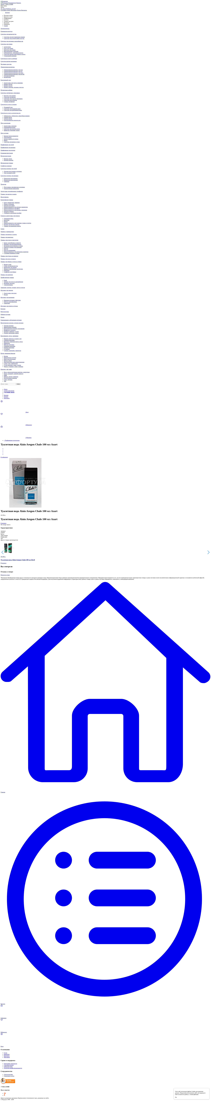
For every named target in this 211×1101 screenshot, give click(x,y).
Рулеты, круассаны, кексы (11, 333)
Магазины (13, 10)
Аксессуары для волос (10, 126)
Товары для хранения (7, 274)
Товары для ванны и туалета (9, 234)
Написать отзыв (5, 575)
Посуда (6, 249)
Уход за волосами (5, 123)
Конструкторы (5, 311)
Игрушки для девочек (7, 290)
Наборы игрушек (5, 314)
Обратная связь (8, 1066)
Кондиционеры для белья (11, 51)
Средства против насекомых (9, 61)
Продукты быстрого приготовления (14, 362)
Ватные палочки (8, 160)
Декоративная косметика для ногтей (14, 74)
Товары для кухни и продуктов (9, 240)
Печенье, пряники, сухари (11, 331)
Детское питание (8, 325)
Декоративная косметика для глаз (13, 70)
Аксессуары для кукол (10, 293)
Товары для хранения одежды (12, 226)
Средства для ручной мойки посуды (14, 38)
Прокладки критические (11, 180)
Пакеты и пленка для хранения (12, 247)
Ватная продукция (6, 156)
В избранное (4, 457)
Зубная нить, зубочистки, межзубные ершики (17, 116)
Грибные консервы (9, 340)
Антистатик (7, 47)
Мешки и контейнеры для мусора (13, 269)
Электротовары (8, 284)
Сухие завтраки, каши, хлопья (12, 365)
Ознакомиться (12, 3)
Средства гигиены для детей (9, 168)
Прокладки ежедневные (10, 178)
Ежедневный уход (6, 80)
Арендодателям (8, 1074)
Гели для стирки (8, 48)
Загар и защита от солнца (11, 139)
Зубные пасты (8, 117)
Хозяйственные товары (7, 277)
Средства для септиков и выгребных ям (12, 41)
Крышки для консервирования (12, 244)
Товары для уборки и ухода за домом (11, 261)
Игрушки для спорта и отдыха (9, 306)
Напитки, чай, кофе (6, 369)
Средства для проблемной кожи (13, 110)
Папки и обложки (9, 204)
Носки (6, 221)
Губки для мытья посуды (11, 266)
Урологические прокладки (11, 188)
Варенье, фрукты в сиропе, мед (13, 338)
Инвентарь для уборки (10, 267)
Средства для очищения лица (12, 108)
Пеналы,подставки (9, 205)
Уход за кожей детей (9, 173)
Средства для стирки (6, 44)
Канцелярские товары (7, 200)
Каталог (6, 395)
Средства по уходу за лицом (8, 104)
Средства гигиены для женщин (9, 175)
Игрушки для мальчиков (7, 297)
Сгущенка (7, 349)
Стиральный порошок (10, 56)
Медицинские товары (7, 163)
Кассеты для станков (10, 95)
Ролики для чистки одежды (11, 224)
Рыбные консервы (9, 347)
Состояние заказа (5, 10)
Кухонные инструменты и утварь (13, 246)
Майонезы (7, 343)
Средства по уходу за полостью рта (10, 113)
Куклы (6, 294)
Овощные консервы (9, 346)
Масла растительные (10, 359)
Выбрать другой (11, 8)
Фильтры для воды (9, 283)
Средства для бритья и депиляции (10, 93)
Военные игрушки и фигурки (12, 300)
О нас (5, 1052)
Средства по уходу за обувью (9, 58)
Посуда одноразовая (9, 250)
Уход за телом (4, 133)
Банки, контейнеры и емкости (12, 243)
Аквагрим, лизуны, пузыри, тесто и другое (13, 287)
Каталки (3, 309)
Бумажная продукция (7, 153)
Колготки (6, 220)
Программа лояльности (10, 1063)
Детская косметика (9, 75)
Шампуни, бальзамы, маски (12, 130)
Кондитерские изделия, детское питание (12, 323)
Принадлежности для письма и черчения (15, 210)
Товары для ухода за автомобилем (13, 282)
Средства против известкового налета (14, 54)
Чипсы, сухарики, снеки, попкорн (13, 366)
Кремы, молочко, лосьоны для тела (14, 87)
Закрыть (18, 3)
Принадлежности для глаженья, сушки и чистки (17, 223)
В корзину (3, 523)
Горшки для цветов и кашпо (8, 194)
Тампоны (6, 181)
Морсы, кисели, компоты (11, 376)
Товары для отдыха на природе (9, 256)
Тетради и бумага (9, 211)
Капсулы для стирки (9, 50)
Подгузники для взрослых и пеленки (14, 187)
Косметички (7, 77)
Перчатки (6, 270)
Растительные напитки (10, 378)
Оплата (19, 10)
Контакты (24, 10)
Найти (18, 384)
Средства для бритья (9, 97)
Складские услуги (9, 1076)
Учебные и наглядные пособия (12, 213)
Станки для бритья (9, 101)
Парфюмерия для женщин (8, 147)
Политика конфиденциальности (13, 1068)
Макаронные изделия (10, 357)
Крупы (6, 356)
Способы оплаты (9, 1065)
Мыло (5, 140)
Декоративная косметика (8, 67)
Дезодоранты (7, 137)
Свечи (2, 229)
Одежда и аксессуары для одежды (10, 216)
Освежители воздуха (6, 31)
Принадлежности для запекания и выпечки (16, 251)
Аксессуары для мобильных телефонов (12, 191)
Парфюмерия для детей (7, 144)
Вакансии (6, 1054)
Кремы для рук (8, 86)
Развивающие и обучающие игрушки (11, 320)
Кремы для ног (8, 84)
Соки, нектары (8, 379)
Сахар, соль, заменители (11, 363)
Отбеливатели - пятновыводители (13, 53)
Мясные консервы (9, 344)
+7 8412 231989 (8, 4)
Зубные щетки (8, 119)
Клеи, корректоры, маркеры (12, 202)
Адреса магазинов (9, 390)
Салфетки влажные (6, 166)
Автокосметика (5, 28)
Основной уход (8, 107)
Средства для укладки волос (12, 129)
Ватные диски (8, 158)
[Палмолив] (105, 1)
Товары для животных (7, 237)
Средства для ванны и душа (12, 142)
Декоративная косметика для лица (13, 72)
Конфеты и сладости (9, 330)
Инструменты (4, 197)
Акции (6, 393)
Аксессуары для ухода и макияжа (13, 83)
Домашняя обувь (8, 218)
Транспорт (7, 303)
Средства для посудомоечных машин (14, 37)
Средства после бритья (10, 100)
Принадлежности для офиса (12, 208)
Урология (3, 184)
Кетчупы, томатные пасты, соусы (13, 341)
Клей (5, 280)
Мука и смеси (8, 360)
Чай (5, 381)
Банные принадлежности (11, 136)
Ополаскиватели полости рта (12, 120)
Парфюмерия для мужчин (8, 150)
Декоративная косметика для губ (13, 71)
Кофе (5, 375)
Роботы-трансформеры (10, 301)
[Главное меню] (3, 386)
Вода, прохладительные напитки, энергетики (17, 372)
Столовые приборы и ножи (11, 253)
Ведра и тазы (7, 264)
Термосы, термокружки (7, 231)
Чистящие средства (6, 64)
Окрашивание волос (9, 127)
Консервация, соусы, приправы (9, 336)
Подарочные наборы (6, 90)
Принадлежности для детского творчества (16, 207)
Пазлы (2, 317)
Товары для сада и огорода (8, 259)
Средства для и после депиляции (13, 98)
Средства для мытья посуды (8, 34)
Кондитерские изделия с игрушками (14, 328)
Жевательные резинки (10, 327)
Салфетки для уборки (10, 272)
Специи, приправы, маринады (12, 350)
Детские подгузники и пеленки (13, 171)
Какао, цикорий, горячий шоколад (13, 373)
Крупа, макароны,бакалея (8, 353)
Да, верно (3, 8)
